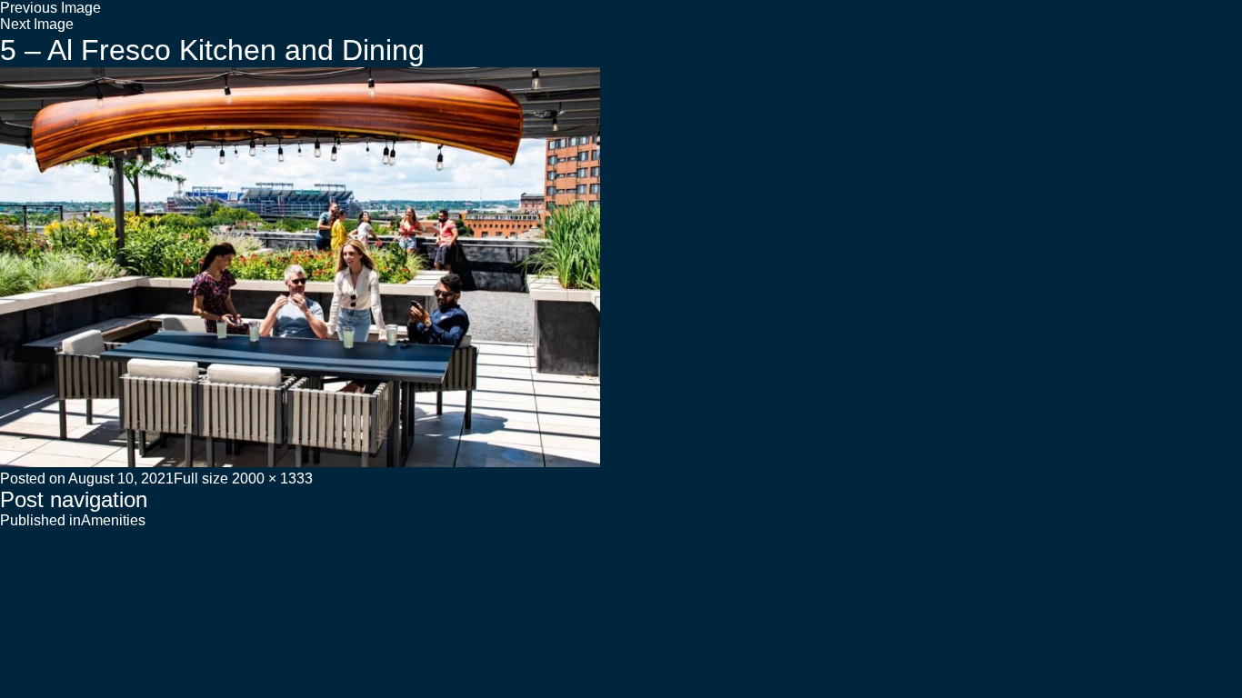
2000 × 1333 (272, 478)
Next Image (37, 24)
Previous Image (50, 7)
